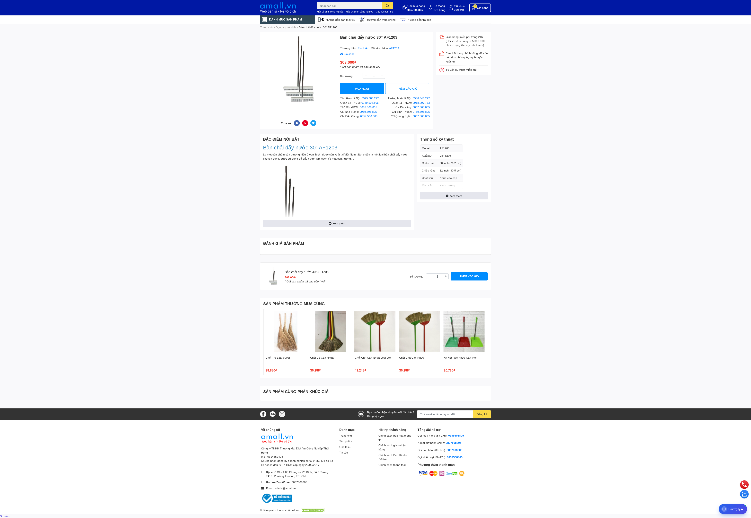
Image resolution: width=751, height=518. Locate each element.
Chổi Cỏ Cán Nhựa (322, 357)
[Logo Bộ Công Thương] (276, 498)
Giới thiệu (345, 446)
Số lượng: (347, 76)
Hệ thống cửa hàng (439, 8)
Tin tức (343, 452)
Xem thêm (338, 223)
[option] (298, 71)
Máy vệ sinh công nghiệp (330, 11)
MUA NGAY (362, 88)
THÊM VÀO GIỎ (407, 88)
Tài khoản (460, 6)
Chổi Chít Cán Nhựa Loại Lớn (373, 357)
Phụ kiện (363, 48)
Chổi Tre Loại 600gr (278, 357)
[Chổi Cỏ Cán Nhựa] (330, 331)
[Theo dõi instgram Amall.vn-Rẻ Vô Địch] (282, 413)
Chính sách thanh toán (392, 464)
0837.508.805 (421, 107)
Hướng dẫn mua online (381, 19)
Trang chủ (345, 435)
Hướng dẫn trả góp (419, 19)
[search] (387, 5)
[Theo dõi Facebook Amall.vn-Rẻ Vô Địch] (263, 413)
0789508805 (456, 435)
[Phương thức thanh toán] (442, 473)
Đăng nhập (459, 9)
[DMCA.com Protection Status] (312, 510)
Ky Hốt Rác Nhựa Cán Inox (460, 357)
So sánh (5, 516)
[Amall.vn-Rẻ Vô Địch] (284, 7)
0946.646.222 (421, 98)
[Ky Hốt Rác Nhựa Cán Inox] (464, 331)
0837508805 (453, 442)
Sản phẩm (345, 441)
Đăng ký (482, 414)
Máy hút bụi (382, 11)
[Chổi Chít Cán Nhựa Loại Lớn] (375, 331)
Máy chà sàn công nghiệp (359, 11)
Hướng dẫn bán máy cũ (340, 19)
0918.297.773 (421, 102)
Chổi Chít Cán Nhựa (411, 357)
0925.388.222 (370, 98)
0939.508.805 (368, 111)
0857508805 (415, 10)
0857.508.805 (368, 107)
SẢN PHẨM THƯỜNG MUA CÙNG (294, 303)
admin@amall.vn (285, 488)
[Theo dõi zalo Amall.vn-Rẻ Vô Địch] (272, 413)
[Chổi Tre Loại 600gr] (285, 331)
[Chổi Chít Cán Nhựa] (419, 331)
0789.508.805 (370, 102)
